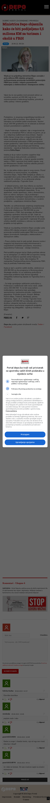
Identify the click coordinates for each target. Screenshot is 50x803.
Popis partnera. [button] (11, 411)
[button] (25, 394)
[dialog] (25, 401)
